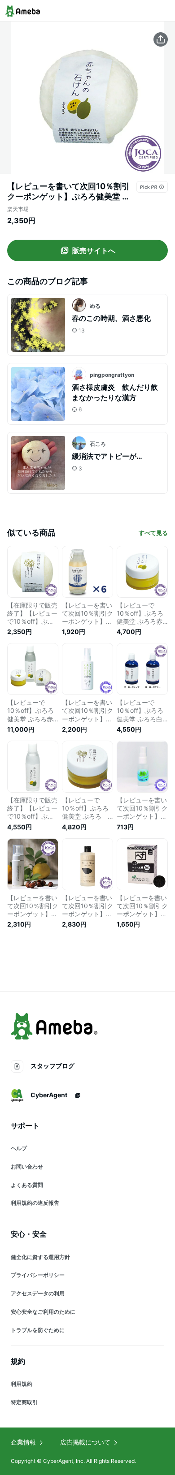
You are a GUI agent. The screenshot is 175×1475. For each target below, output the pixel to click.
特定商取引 (24, 1402)
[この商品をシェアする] (160, 39)
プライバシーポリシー (38, 1275)
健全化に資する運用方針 (40, 1257)
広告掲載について (85, 1442)
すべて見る (153, 532)
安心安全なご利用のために (43, 1311)
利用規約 (21, 1383)
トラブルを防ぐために (38, 1330)
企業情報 (23, 1442)
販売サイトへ (93, 250)
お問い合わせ (27, 1166)
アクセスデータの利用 (38, 1293)
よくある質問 (27, 1185)
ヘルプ (19, 1148)
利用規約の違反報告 (35, 1202)
